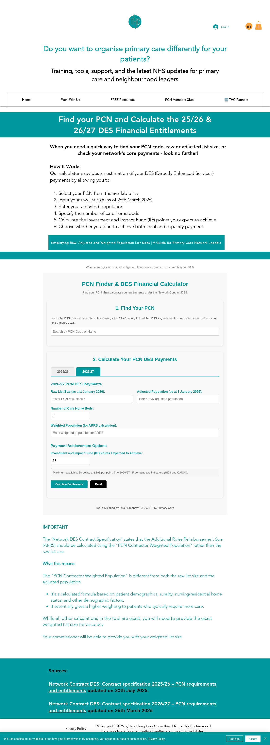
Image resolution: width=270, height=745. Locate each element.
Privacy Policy (156, 739)
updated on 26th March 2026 (120, 710)
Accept (253, 739)
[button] (258, 25)
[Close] (265, 738)
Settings (234, 739)
